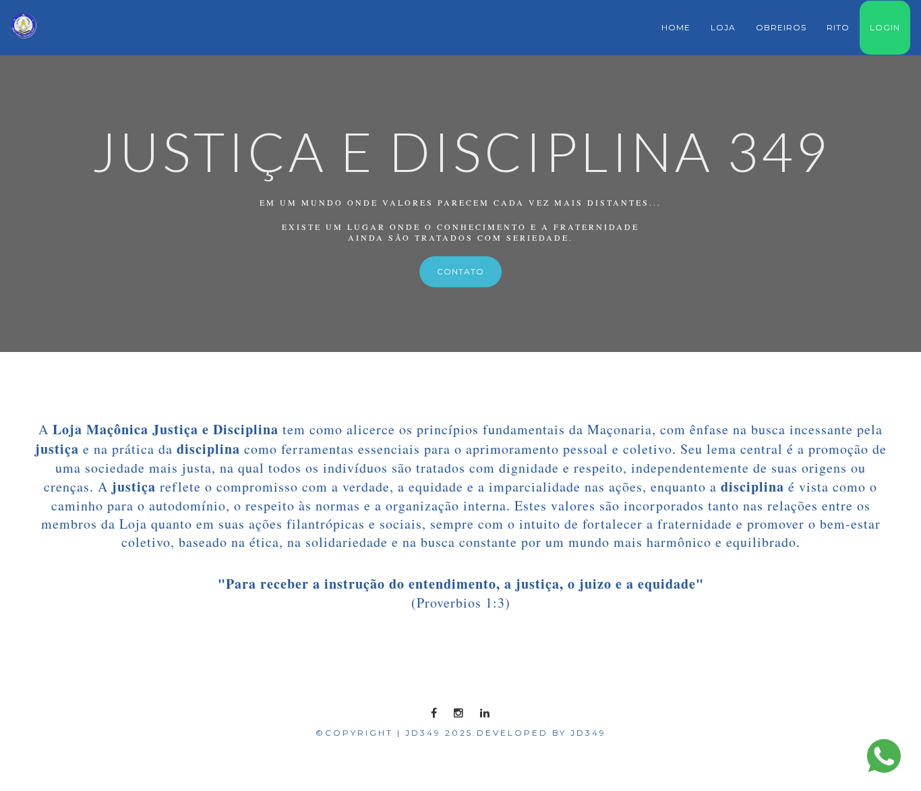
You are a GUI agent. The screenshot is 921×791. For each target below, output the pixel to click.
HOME (675, 27)
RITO (838, 27)
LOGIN (885, 27)
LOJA (723, 27)
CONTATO (460, 271)
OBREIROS (781, 27)
